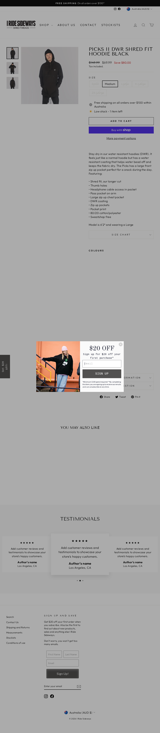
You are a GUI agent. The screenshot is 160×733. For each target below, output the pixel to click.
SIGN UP (101, 373)
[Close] (120, 344)
